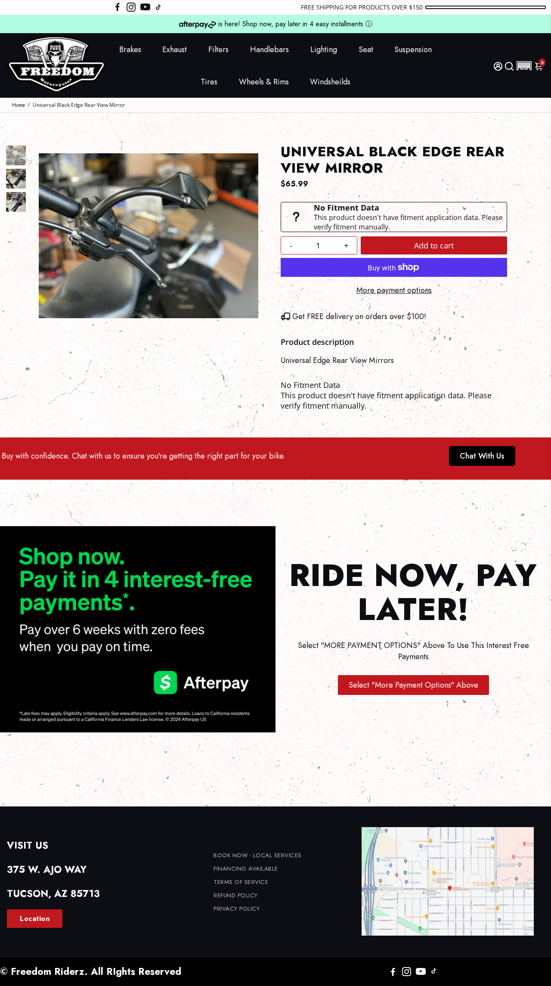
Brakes (130, 49)
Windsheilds (330, 81)
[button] (524, 65)
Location (35, 919)
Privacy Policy (237, 909)
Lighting (323, 49)
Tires (209, 81)
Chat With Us (482, 456)
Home (18, 105)
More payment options (394, 290)
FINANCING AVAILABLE (246, 869)
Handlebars (269, 49)
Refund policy (236, 895)
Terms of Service (241, 882)
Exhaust (174, 49)
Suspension (413, 49)
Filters (218, 49)
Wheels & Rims (264, 81)
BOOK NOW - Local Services (258, 855)
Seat (366, 49)
